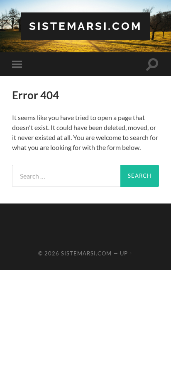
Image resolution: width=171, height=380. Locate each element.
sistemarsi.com (85, 26)
